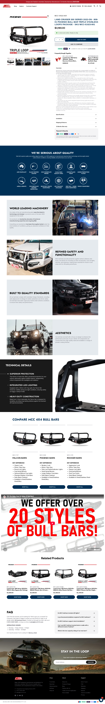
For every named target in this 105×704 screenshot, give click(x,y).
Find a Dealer (88, 6)
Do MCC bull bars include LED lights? (69, 613)
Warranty (83, 686)
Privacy (83, 695)
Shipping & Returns (61, 122)
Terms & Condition (85, 692)
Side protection (53, 686)
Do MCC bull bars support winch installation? (71, 621)
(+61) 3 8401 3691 (20, 690)
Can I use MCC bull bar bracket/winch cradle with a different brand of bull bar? (73, 626)
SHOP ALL (25, 487)
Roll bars (52, 688)
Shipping (83, 688)
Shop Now (76, 1)
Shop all (52, 690)
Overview (58, 68)
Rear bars (52, 684)
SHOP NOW (17, 597)
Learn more (91, 48)
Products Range (66, 684)
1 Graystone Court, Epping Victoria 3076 (25, 688)
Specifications (60, 114)
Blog (63, 686)
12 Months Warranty (61, 126)
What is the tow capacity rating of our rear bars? (72, 630)
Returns (83, 690)
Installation (59, 118)
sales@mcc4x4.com (21, 692)
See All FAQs (32, 632)
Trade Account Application (69, 690)
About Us (64, 682)
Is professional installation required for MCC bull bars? (74, 617)
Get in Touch (84, 682)
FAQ (82, 684)
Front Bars (52, 682)
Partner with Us (66, 688)
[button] (94, 6)
